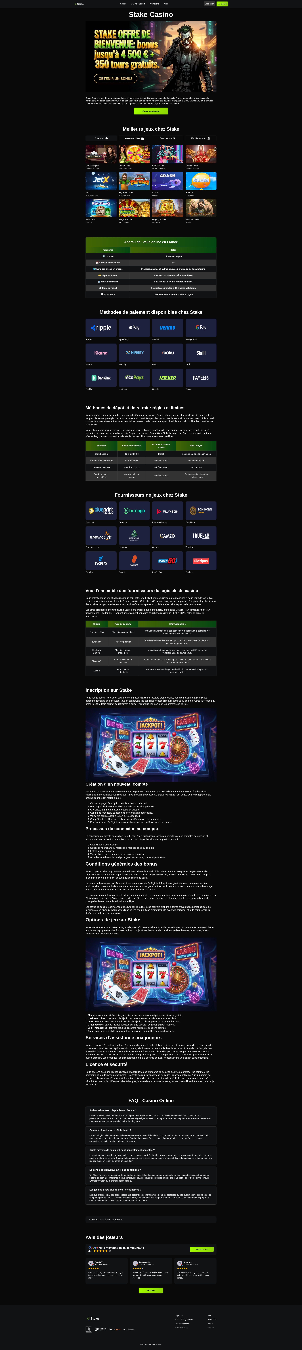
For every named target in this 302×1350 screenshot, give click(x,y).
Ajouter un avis (202, 1249)
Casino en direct (132, 138)
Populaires (99, 138)
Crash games (166, 138)
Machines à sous (198, 138)
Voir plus (151, 1290)
